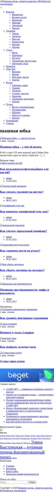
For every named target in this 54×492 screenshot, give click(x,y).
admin (9, 178)
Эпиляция (17, 25)
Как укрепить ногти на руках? (20, 250)
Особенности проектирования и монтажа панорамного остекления (27, 417)
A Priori (2, 436)
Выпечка (16, 96)
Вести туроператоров (23, 107)
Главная (10, 466)
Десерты (16, 90)
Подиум (16, 58)
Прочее (16, 28)
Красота (10, 12)
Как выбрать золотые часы (18, 346)
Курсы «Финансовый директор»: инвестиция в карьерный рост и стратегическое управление (29, 411)
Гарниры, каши (20, 85)
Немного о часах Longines (17, 332)
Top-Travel (16, 438)
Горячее (16, 88)
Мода (15, 52)
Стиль (9, 50)
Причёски (17, 55)
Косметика (17, 14)
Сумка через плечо (12, 361)
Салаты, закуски (20, 93)
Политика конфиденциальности (22, 474)
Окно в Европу (17, 443)
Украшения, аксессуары (24, 61)
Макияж (16, 22)
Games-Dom (40, 436)
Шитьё (15, 74)
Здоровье (10, 31)
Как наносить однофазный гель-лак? (24, 211)
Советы (10, 123)
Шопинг (16, 112)
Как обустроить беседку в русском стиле (26, 422)
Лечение (16, 36)
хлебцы (14, 458)
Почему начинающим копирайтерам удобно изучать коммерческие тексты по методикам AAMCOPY (28, 403)
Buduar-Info (10, 436)
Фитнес (16, 44)
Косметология (19, 17)
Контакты (11, 468)
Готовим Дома (36, 438)
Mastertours (8, 438)
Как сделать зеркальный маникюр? (23, 231)
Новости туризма (21, 115)
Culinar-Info (19, 436)
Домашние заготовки (23, 99)
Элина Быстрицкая (21, 444)
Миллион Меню (5, 443)
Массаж (16, 39)
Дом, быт (10, 69)
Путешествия (19, 109)
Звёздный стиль (20, 63)
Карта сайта (12, 471)
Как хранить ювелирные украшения (24, 318)
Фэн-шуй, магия (20, 77)
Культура (10, 66)
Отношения (12, 120)
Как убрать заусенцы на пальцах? (22, 270)
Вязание (16, 71)
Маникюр (17, 20)
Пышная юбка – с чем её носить (21, 146)
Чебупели (26, 443)
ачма (24, 448)
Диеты (15, 33)
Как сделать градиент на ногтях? (22, 191)
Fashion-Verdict (30, 436)
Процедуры (18, 41)
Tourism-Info (25, 438)
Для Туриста (46, 438)
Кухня (9, 82)
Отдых (9, 104)
